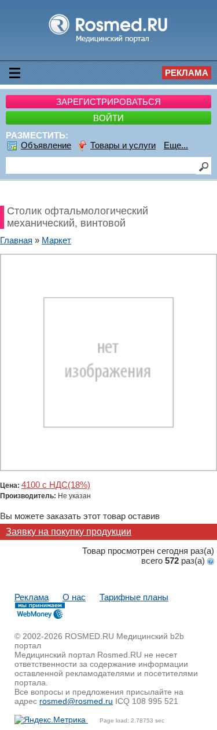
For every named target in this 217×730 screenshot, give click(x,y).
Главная (16, 240)
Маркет (56, 240)
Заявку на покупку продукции (68, 531)
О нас (74, 597)
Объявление (46, 145)
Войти (108, 118)
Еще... (176, 145)
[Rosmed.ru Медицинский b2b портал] (108, 42)
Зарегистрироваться (108, 102)
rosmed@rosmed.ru (76, 701)
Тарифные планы (134, 597)
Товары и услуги (123, 145)
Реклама (186, 73)
